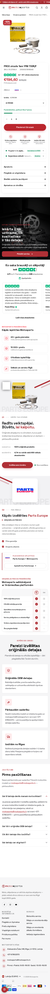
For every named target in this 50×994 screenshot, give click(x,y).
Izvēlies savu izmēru (17, 465)
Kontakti (5, 918)
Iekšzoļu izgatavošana (35, 934)
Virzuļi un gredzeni (19, 15)
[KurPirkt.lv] (16, 981)
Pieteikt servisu (23, 254)
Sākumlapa (6, 15)
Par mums (6, 939)
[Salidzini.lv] (6, 981)
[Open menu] (3, 7)
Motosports (33, 977)
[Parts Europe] (18, 90)
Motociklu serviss (33, 916)
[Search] (36, 7)
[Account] (41, 7)
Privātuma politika (9, 934)
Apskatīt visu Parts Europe (24, 566)
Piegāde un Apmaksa (11, 922)
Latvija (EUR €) (11, 976)
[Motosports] (12, 886)
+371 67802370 (13, 954)
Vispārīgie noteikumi (10, 930)
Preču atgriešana (9, 926)
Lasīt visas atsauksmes (25, 318)
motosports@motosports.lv (18, 960)
